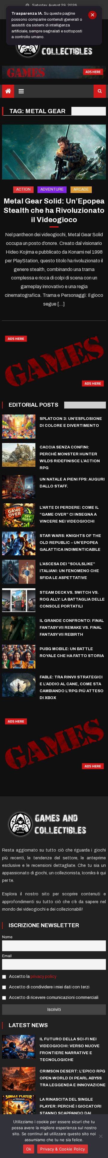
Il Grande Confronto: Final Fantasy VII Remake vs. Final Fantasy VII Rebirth (72, 628)
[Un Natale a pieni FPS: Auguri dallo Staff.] (18, 487)
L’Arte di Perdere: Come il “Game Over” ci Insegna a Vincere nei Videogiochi (69, 514)
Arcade (81, 189)
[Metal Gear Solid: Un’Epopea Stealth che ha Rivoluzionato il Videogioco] (54, 152)
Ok (29, 1149)
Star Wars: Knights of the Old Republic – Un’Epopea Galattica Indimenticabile (70, 543)
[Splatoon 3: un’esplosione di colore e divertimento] (18, 426)
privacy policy (43, 976)
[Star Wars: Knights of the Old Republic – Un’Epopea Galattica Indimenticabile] (18, 543)
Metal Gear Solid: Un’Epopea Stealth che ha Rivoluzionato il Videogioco (54, 210)
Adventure (52, 189)
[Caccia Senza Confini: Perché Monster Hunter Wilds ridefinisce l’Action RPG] (18, 455)
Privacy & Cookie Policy (62, 1149)
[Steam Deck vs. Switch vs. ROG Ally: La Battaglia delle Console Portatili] (18, 600)
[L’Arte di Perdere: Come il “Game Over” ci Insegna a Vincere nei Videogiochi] (18, 515)
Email (7, 956)
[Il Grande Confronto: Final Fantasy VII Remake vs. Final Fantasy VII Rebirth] (18, 628)
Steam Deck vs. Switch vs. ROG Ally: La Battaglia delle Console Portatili (72, 599)
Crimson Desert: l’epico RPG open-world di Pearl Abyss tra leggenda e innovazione (73, 1078)
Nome (7, 937)
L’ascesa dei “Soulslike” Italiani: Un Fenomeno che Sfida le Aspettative (69, 571)
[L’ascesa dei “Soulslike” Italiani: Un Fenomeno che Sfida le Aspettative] (18, 572)
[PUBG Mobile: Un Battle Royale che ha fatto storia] (18, 656)
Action (23, 189)
